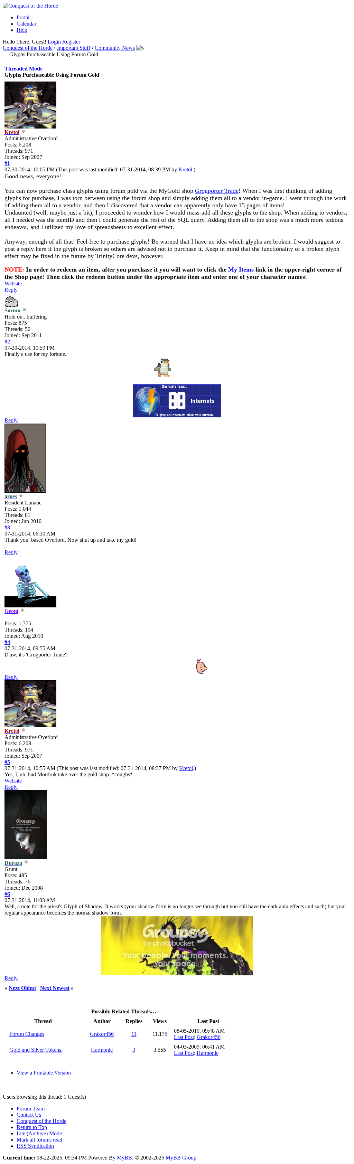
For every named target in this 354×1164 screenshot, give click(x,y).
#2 (7, 341)
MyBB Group (181, 1158)
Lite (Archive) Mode (39, 1133)
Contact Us (29, 1115)
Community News (115, 48)
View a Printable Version (44, 1073)
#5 (7, 762)
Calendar (26, 24)
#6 (7, 894)
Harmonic (102, 1050)
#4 (7, 642)
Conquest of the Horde (28, 48)
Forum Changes (26, 1034)
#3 (7, 527)
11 (134, 1034)
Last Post (184, 1037)
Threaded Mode (23, 69)
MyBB (124, 1158)
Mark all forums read (39, 1140)
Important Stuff (73, 48)
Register (71, 42)
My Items (241, 269)
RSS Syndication (35, 1146)
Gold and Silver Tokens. (36, 1050)
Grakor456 (102, 1034)
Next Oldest (22, 988)
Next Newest (54, 988)
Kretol (185, 169)
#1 (7, 163)
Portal (23, 17)
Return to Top (32, 1127)
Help (22, 30)
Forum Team (31, 1108)
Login (54, 42)
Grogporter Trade (217, 190)
